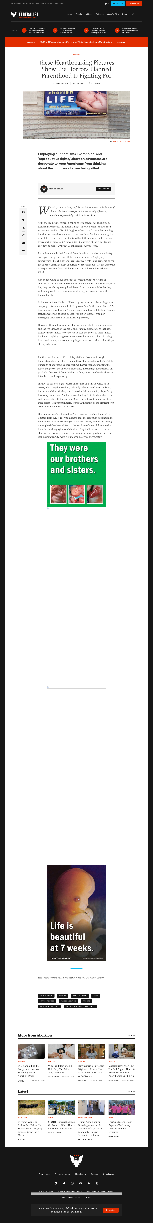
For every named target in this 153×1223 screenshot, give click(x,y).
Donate (119, 3)
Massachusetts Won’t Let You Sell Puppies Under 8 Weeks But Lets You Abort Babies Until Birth (122, 1070)
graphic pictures (47, 1001)
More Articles (103, 189)
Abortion (62, 996)
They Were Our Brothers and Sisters (80, 1006)
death (96, 996)
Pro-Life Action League (49, 1006)
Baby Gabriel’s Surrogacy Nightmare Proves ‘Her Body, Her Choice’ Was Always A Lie (91, 1070)
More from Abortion (35, 1035)
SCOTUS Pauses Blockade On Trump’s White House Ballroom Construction (61, 1125)
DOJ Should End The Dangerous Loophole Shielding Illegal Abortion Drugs (28, 1070)
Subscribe (134, 3)
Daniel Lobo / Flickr (121, 141)
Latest (23, 1091)
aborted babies (46, 996)
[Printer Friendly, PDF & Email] (23, 251)
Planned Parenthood (68, 1001)
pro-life (86, 1001)
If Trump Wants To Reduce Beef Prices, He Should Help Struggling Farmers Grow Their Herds (30, 1128)
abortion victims (80, 996)
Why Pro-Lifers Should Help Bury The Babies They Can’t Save (60, 1069)
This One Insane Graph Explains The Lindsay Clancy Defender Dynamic (120, 1126)
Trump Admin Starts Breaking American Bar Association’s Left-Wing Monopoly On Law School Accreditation (90, 1128)
